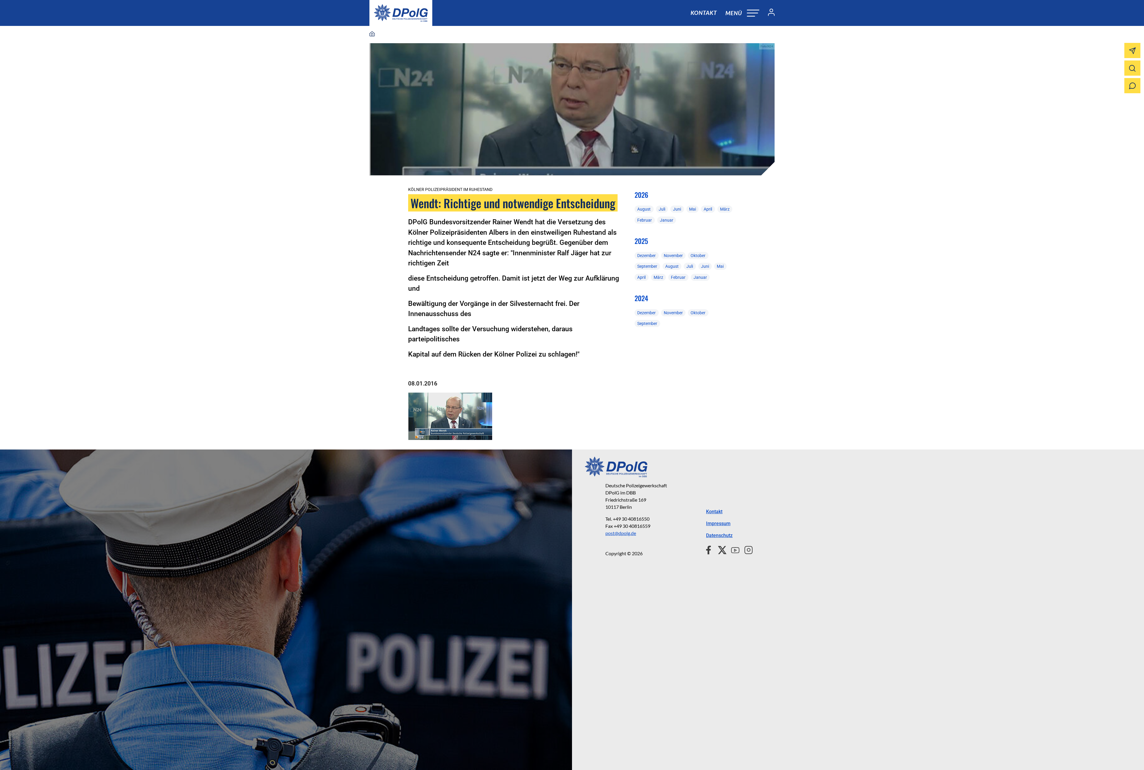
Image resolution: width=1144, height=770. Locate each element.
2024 (641, 298)
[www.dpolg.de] (372, 34)
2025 (641, 241)
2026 (641, 195)
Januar (666, 220)
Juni (677, 209)
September (647, 266)
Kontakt (704, 12)
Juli (662, 209)
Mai (692, 209)
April (708, 209)
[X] (720, 549)
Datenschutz (719, 535)
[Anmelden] (769, 13)
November (673, 255)
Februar (644, 220)
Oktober (698, 255)
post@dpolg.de (620, 533)
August (644, 209)
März (725, 209)
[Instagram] (746, 549)
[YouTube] (732, 549)
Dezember (646, 255)
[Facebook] (710, 549)
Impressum (718, 523)
